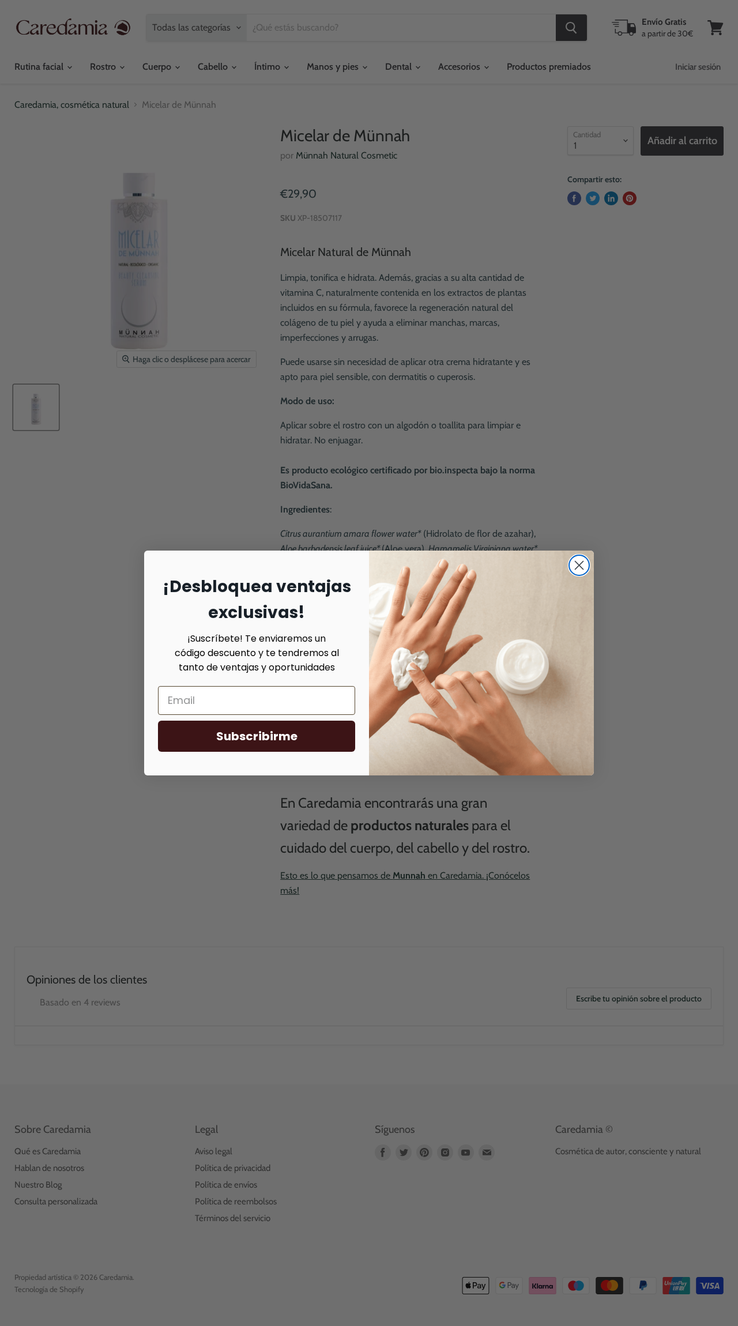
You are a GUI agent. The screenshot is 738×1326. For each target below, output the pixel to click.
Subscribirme (257, 736)
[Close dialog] (579, 565)
